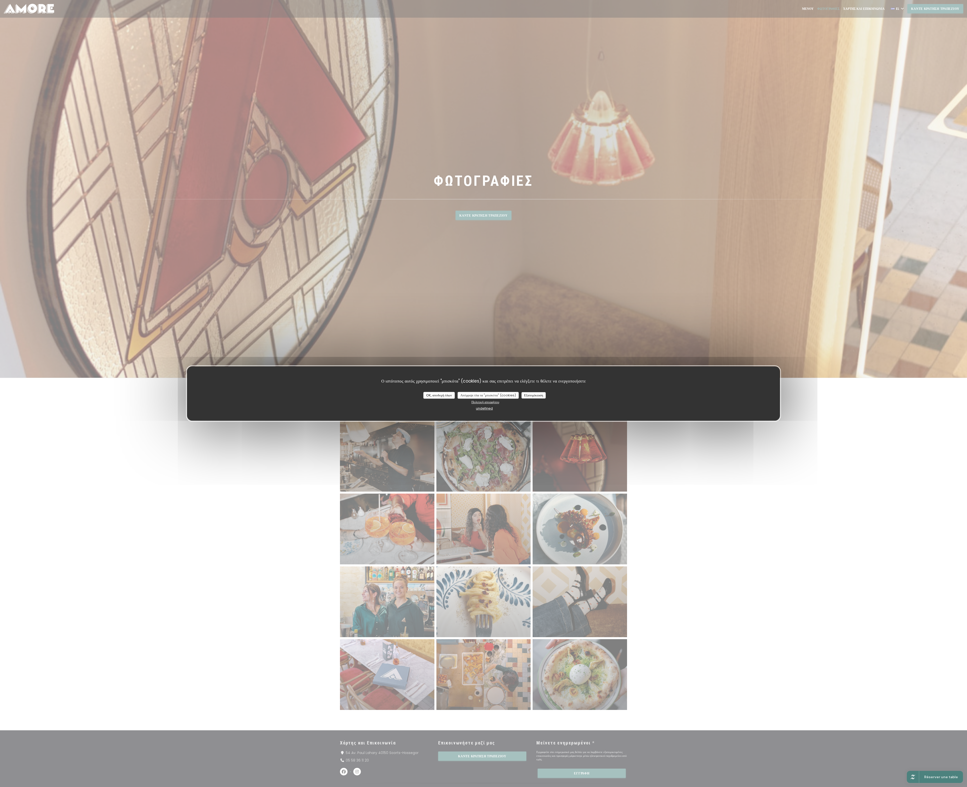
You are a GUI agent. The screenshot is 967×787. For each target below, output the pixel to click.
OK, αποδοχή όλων (439, 395)
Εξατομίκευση (533, 395)
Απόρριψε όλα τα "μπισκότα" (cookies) (488, 395)
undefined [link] (484, 408)
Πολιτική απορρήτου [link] (485, 402)
